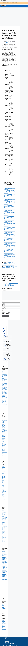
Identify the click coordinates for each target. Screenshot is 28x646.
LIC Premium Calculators (9, 2)
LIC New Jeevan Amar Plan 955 (4, 566)
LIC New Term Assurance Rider (4, 533)
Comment (4, 290)
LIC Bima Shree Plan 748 (4, 421)
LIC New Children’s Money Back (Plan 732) (4, 432)
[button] (2, 6)
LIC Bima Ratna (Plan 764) (4, 453)
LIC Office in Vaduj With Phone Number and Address (9, 239)
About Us (7, 638)
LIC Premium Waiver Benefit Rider (4, 539)
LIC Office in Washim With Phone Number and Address (9, 192)
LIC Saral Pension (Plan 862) (4, 492)
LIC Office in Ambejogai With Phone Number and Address (9, 264)
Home (6, 637)
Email (3, 304)
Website (3, 307)
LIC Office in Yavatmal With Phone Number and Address (9, 188)
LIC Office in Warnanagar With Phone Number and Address (9, 203)
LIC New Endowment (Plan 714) (4, 392)
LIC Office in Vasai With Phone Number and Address (9, 232)
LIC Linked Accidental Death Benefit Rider (4, 526)
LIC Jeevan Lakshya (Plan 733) (4, 388)
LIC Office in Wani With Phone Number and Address (9, 210)
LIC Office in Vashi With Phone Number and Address (9, 228)
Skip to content (3, 0)
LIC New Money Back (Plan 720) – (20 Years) (4, 440)
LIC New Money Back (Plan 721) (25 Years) (4, 447)
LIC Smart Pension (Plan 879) (4, 498)
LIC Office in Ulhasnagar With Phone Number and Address (9, 247)
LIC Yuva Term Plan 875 (4, 579)
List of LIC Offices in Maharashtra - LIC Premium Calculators (11, 284)
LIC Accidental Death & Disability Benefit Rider (4, 519)
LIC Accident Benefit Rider (4, 512)
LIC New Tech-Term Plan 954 (4, 571)
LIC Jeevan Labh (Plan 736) (4, 384)
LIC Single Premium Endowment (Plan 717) (4, 402)
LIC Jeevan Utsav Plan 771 (4, 622)
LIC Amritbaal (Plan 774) (4, 373)
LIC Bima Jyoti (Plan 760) (4, 377)
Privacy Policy (8, 642)
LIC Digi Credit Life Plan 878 (4, 558)
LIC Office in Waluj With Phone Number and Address (9, 214)
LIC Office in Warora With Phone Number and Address (9, 199)
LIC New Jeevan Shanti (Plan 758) (3, 477)
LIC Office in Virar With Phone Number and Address (9, 225)
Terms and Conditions (9, 643)
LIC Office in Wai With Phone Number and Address (9, 217)
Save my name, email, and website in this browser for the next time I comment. (9, 312)
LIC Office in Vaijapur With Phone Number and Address (9, 236)
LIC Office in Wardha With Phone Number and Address (9, 206)
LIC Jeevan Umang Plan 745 (4, 627)
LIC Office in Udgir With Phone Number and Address (9, 250)
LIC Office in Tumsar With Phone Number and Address (9, 254)
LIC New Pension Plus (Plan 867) (4, 484)
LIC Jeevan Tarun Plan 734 (4, 425)
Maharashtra (10, 262)
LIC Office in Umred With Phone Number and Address (9, 243)
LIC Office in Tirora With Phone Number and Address (9, 258)
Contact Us (7, 639)
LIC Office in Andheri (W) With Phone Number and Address (9, 267)
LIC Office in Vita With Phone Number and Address (9, 221)
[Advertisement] (10, 16)
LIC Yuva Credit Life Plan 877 (4, 575)
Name (3, 301)
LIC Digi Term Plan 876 (4, 562)
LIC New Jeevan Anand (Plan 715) (5, 397)
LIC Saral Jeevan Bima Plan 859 (4, 553)
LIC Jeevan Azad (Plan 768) (4, 381)
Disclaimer (7, 641)
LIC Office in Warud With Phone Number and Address (9, 195)
